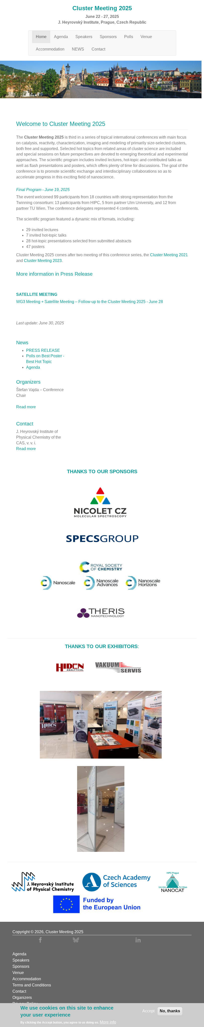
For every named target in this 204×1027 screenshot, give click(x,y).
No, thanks (170, 1011)
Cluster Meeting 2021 (169, 255)
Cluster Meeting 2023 (43, 260)
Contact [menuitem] (19, 991)
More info (108, 1022)
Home (41, 37)
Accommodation (50, 49)
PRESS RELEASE (43, 350)
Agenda (61, 37)
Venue (146, 37)
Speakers (83, 37)
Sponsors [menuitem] (20, 967)
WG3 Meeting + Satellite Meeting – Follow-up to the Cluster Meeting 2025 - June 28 (89, 302)
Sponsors (108, 37)
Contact (98, 49)
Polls (128, 37)
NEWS (78, 49)
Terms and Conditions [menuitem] (31, 985)
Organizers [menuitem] (22, 998)
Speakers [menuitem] (20, 960)
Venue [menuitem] (18, 973)
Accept (148, 1011)
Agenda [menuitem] (19, 954)
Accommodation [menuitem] (26, 979)
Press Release (76, 274)
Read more (26, 407)
